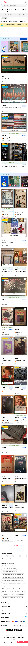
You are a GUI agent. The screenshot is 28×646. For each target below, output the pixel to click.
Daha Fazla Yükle (14, 545)
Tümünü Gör (23, 39)
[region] (14, 46)
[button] (2, 2)
